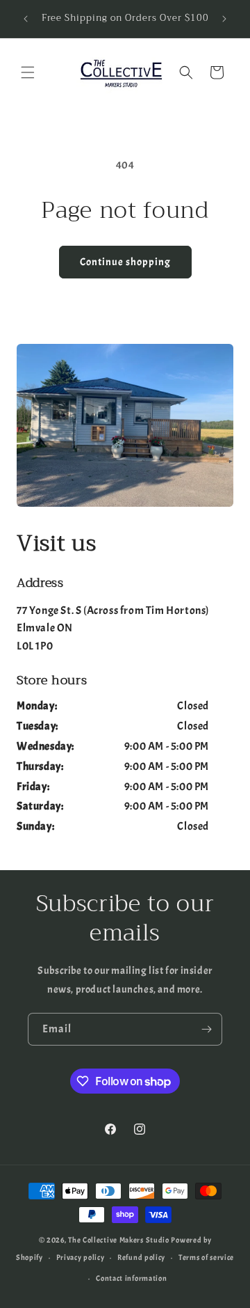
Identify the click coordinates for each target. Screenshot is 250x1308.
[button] (27, 72)
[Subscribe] (206, 1029)
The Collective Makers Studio (118, 1240)
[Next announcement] (224, 18)
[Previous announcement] (25, 18)
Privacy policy (80, 1257)
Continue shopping (125, 262)
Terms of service (206, 1257)
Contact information (131, 1278)
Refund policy (141, 1257)
